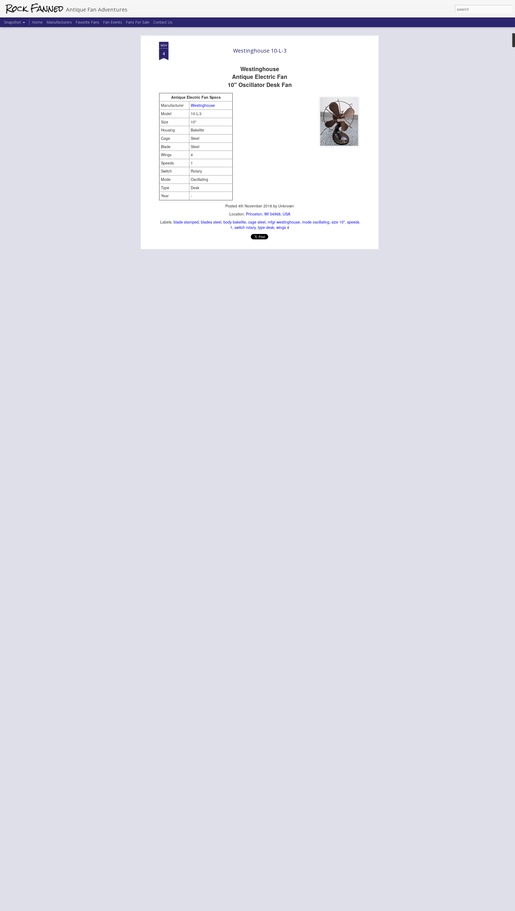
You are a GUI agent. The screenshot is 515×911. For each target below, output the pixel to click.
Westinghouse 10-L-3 (259, 50)
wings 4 (282, 227)
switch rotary (245, 227)
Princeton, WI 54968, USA (268, 214)
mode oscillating (315, 222)
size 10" (338, 222)
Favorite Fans (87, 22)
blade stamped (186, 222)
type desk (266, 227)
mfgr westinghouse (284, 222)
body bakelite (234, 222)
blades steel (211, 222)
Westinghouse (203, 105)
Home (37, 22)
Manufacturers (59, 22)
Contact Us (162, 22)
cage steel (257, 222)
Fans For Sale (137, 22)
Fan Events (112, 22)
